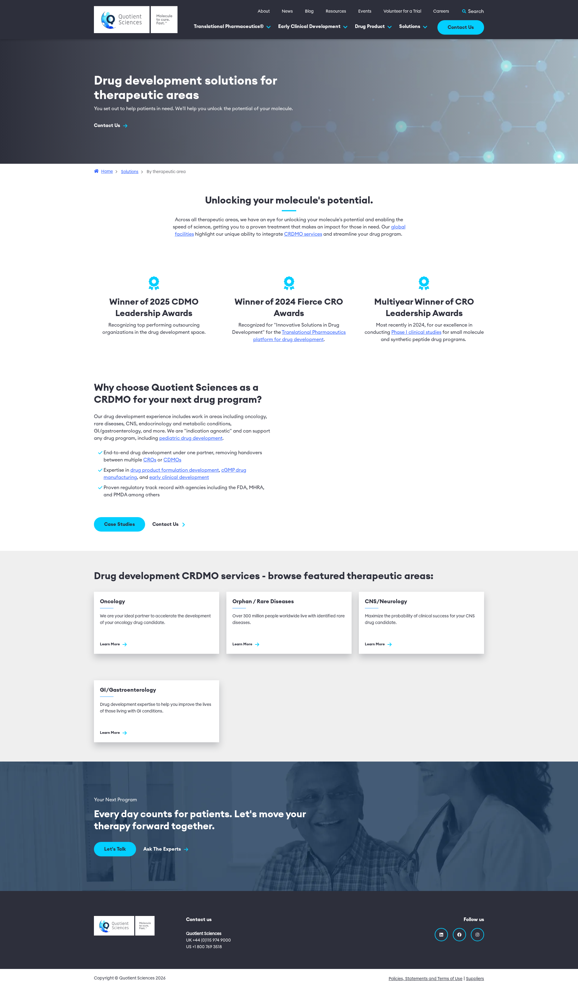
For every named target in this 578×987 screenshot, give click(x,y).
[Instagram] (477, 934)
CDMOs (172, 460)
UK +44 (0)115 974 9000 (208, 940)
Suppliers (475, 979)
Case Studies (119, 524)
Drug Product (370, 26)
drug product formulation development (174, 470)
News (287, 11)
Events (364, 11)
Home (107, 171)
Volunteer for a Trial (402, 11)
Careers (441, 11)
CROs (149, 460)
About (264, 11)
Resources (336, 11)
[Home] (136, 19)
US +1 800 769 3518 (204, 947)
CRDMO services (303, 234)
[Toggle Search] (472, 11)
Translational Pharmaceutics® (229, 26)
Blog (309, 11)
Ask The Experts (162, 849)
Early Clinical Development (309, 26)
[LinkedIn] (441, 934)
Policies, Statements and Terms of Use (425, 979)
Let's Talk (115, 849)
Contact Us (461, 27)
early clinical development (179, 477)
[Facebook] (459, 934)
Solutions (409, 26)
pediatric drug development (190, 438)
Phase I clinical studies (416, 332)
